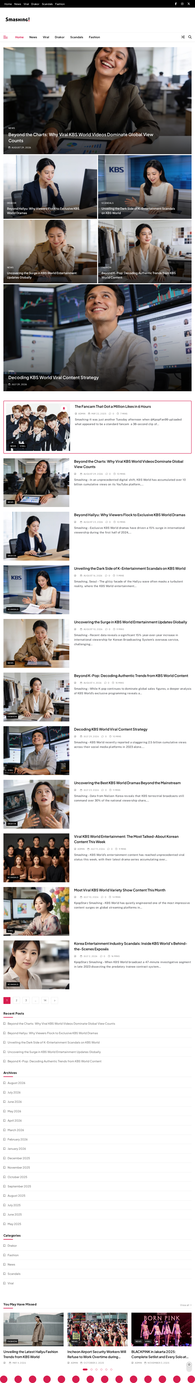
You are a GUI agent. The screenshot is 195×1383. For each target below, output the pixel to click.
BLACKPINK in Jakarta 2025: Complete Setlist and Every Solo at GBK (158, 1357)
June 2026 (15, 1101)
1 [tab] (85, 1369)
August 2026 (16, 1083)
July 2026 (14, 1092)
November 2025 (19, 1167)
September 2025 (19, 1186)
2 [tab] (92, 1369)
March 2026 (16, 1130)
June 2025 (15, 1214)
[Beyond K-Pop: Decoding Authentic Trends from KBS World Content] (145, 251)
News (17, 4)
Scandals (47, 4)
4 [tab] (101, 1369)
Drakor (35, 4)
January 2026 (17, 1148)
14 (45, 1000)
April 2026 (15, 1120)
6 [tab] (111, 1369)
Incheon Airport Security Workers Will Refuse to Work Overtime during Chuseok (96, 1357)
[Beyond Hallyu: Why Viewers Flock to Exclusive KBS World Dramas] (50, 187)
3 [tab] (97, 1369)
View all (184, 1305)
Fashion (60, 4)
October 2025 (17, 1177)
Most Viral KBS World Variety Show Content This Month (119, 890)
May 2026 (14, 1111)
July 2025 (14, 1205)
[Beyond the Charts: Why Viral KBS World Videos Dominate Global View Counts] (97, 100)
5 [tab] (106, 1369)
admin (81, 413)
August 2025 (16, 1195)
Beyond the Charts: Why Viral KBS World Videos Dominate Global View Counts (61, 1023)
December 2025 (19, 1158)
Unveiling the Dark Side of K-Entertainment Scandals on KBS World (129, 568)
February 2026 (18, 1139)
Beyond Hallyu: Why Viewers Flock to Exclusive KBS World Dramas (129, 515)
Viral (26, 4)
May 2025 (14, 1224)
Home (8, 4)
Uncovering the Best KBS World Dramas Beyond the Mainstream (127, 783)
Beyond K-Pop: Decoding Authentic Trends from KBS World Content (131, 675)
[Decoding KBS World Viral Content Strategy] (97, 337)
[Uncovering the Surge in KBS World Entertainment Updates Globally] (50, 251)
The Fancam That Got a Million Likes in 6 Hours (113, 406)
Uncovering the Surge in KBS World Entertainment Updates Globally (130, 622)
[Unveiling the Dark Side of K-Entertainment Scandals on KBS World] (145, 187)
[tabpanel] (34, 1338)
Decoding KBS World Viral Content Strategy (53, 377)
